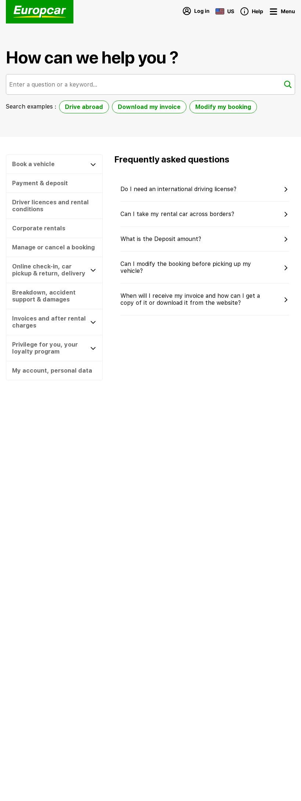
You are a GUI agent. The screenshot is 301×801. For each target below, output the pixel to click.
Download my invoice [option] (149, 106)
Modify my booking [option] (223, 106)
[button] (294, 488)
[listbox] (158, 108)
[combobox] (150, 84)
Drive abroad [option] (84, 106)
